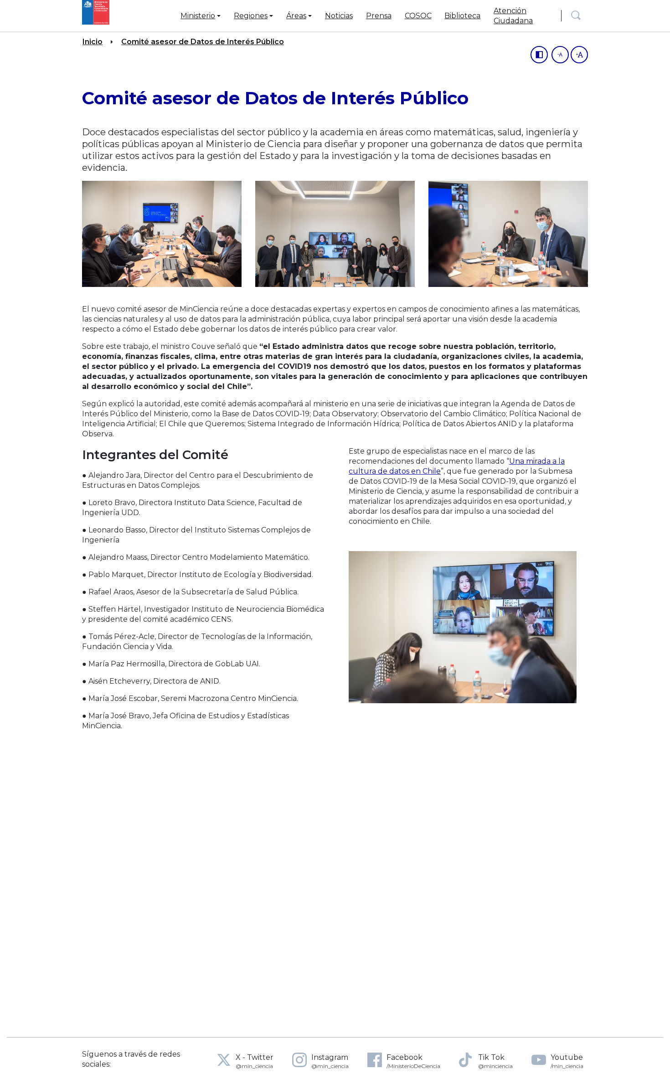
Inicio (92, 41)
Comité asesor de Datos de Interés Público (202, 41)
